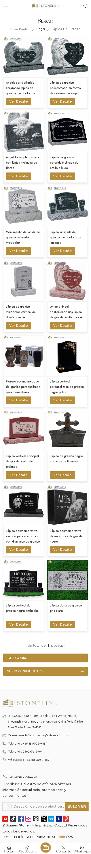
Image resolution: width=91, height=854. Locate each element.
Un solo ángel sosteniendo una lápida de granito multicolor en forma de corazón (66, 312)
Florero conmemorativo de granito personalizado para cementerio (23, 387)
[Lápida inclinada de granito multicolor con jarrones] (67, 206)
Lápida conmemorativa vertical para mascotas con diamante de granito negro (23, 536)
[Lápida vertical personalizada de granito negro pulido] (67, 355)
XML (7, 837)
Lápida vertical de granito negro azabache (22, 608)
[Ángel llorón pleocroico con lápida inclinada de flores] (23, 131)
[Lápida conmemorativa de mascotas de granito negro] (67, 505)
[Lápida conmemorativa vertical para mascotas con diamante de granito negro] (23, 505)
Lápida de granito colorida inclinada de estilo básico (64, 163)
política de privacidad (35, 837)
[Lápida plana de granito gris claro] (67, 580)
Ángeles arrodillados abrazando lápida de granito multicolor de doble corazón (20, 88)
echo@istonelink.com (53, 735)
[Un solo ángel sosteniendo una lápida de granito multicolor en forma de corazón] (67, 281)
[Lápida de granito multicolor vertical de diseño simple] (23, 281)
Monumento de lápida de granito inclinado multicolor (23, 237)
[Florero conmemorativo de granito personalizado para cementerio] (23, 355)
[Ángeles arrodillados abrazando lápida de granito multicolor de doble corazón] (23, 57)
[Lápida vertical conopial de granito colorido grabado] (23, 430)
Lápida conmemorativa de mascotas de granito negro (66, 536)
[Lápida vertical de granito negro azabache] (23, 580)
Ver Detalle (18, 101)
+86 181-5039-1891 (35, 743)
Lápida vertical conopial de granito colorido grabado (22, 461)
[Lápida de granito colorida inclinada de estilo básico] (67, 131)
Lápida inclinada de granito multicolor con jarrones (65, 237)
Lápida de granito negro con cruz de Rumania (66, 459)
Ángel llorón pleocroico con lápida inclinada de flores (22, 163)
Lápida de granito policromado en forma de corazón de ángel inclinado (65, 88)
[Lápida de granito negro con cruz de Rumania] (67, 430)
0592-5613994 (33, 751)
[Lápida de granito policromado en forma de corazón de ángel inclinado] (67, 57)
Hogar (40, 29)
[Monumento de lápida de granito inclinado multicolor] (23, 206)
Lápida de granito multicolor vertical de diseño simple (21, 312)
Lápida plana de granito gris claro (66, 608)
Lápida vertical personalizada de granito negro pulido (67, 387)
